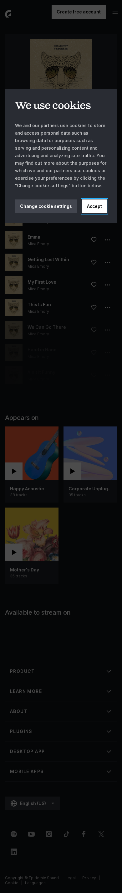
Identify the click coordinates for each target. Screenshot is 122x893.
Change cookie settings (46, 206)
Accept (94, 206)
